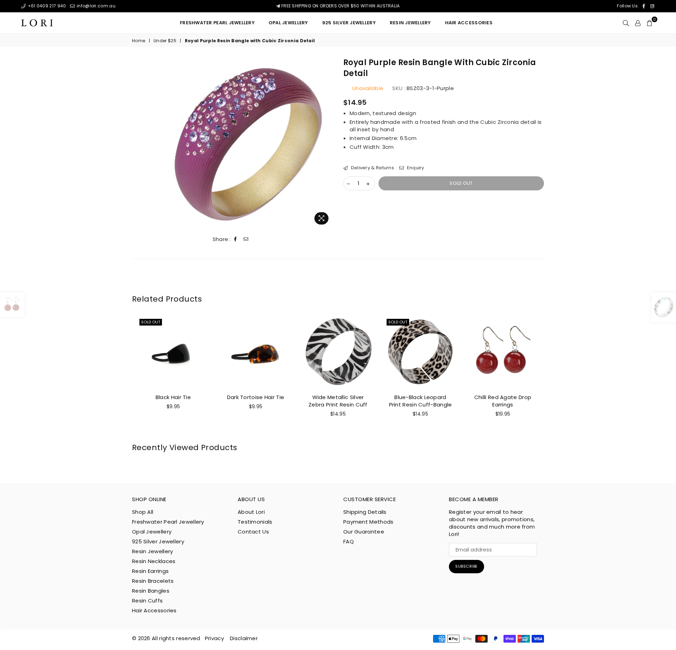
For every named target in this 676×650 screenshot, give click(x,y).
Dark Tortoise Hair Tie (255, 397)
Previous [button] (124, 376)
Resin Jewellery (152, 551)
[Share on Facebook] (235, 239)
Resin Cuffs (147, 600)
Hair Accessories (469, 22)
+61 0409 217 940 (46, 6)
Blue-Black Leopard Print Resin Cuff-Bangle (420, 400)
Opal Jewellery (288, 22)
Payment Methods (368, 521)
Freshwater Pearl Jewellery (217, 22)
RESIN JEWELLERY (410, 22)
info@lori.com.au (95, 6)
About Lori (251, 512)
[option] (247, 142)
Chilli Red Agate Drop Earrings (502, 400)
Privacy (214, 638)
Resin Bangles (150, 590)
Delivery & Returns (372, 168)
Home (138, 41)
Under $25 (165, 41)
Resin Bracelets (153, 581)
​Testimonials (255, 521)
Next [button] (552, 376)
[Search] (626, 23)
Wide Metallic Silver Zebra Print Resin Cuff (338, 400)
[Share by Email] (246, 239)
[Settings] (638, 23)
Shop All (142, 512)
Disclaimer (244, 638)
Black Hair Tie (173, 397)
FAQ (348, 541)
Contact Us (253, 531)
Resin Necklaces (154, 561)
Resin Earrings (150, 571)
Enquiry (415, 168)
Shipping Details (365, 512)
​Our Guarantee (363, 531)
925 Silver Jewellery (349, 22)
